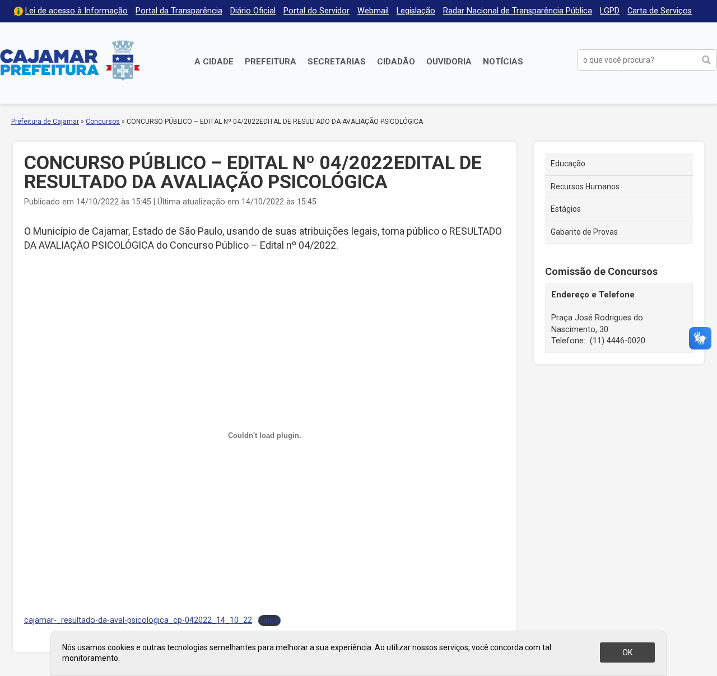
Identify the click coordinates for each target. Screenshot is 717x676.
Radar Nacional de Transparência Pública (517, 11)
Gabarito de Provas (584, 231)
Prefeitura (270, 62)
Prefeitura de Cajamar (70, 60)
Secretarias (337, 62)
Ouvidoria (449, 62)
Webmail (373, 11)
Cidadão (396, 62)
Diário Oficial (253, 11)
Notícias (503, 62)
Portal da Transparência (179, 11)
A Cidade (214, 62)
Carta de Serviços (659, 11)
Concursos (103, 121)
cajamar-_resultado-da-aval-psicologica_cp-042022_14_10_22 (138, 620)
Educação (568, 163)
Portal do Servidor (316, 11)
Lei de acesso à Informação (76, 11)
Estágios (566, 208)
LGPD (610, 11)
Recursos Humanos (585, 186)
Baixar (269, 620)
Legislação (416, 11)
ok (627, 652)
